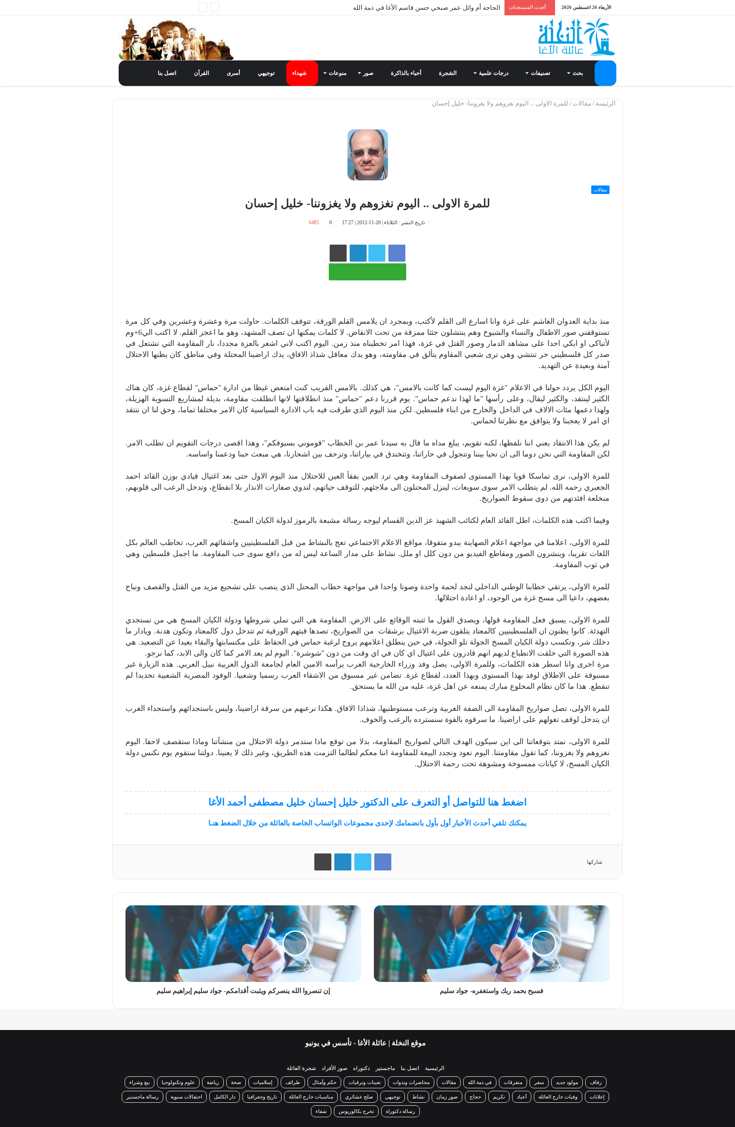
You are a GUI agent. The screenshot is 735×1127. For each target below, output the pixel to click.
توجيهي (267, 73)
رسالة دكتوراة (400, 1111)
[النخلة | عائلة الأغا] (577, 37)
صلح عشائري (359, 1097)
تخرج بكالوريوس (356, 1111)
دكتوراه (361, 1068)
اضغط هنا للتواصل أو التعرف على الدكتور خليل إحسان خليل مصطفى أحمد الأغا (367, 802)
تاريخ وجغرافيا (262, 1097)
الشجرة (448, 73)
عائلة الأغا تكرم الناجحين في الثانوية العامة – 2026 (434, 7)
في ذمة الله (480, 1082)
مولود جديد (567, 1082)
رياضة (213, 1082)
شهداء (300, 73)
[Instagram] (137, 7)
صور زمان (447, 1097)
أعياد (522, 1097)
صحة (236, 1082)
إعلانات (597, 1097)
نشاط (418, 1097)
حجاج (475, 1097)
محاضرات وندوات (411, 1082)
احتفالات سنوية (186, 1097)
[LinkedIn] (342, 861)
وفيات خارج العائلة (558, 1097)
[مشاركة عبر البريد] (358, 253)
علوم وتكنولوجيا (178, 1082)
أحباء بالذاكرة (407, 73)
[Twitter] (163, 7)
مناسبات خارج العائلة (311, 1097)
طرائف (292, 1082)
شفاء (321, 1111)
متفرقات (513, 1082)
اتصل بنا (168, 73)
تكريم (499, 1097)
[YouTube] (150, 7)
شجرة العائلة (301, 1068)
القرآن (202, 73)
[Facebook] (176, 7)
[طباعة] (338, 253)
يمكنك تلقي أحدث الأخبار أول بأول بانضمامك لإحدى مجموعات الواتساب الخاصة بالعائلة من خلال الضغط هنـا (367, 823)
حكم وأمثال (324, 1082)
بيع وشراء (139, 1082)
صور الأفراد (335, 1068)
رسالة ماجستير (142, 1097)
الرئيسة (606, 103)
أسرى (234, 73)
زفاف (596, 1082)
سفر (539, 1082)
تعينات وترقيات (364, 1082)
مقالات (582, 103)
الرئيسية (434, 1068)
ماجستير (385, 1068)
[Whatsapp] (188, 7)
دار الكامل (224, 1097)
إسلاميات (263, 1082)
